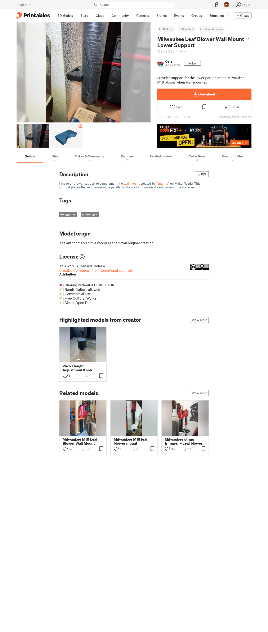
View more (199, 320)
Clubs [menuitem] (100, 15)
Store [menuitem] (84, 15)
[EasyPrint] (217, 4)
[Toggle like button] (65, 375)
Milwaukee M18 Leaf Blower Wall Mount (80, 441)
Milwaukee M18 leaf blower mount (130, 441)
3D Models (168, 28)
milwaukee (89, 215)
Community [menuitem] (120, 15)
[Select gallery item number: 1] (78, 359)
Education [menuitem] (216, 15)
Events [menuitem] (179, 15)
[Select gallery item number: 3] (86, 359)
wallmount (67, 215)
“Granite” (162, 183)
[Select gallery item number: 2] (83, 359)
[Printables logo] (33, 15)
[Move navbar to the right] (228, 15)
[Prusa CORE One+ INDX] (204, 136)
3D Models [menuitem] (65, 15)
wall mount (132, 183)
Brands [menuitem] (161, 15)
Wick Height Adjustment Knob (77, 368)
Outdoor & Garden (213, 28)
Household (188, 28)
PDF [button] (204, 174)
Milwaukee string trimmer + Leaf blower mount (183, 441)
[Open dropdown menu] (248, 38)
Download (206, 94)
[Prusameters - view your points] (226, 4)
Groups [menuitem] (196, 15)
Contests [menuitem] (142, 15)
